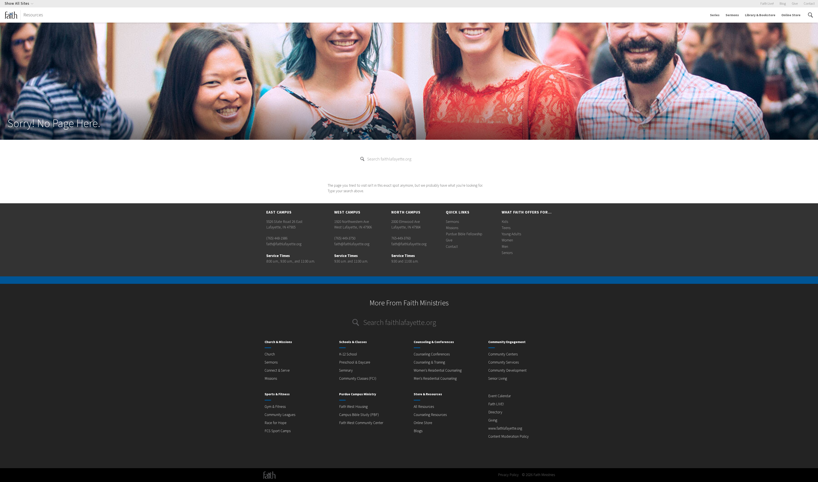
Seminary (346, 370)
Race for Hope (276, 423)
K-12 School (348, 354)
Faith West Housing (353, 406)
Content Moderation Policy (508, 436)
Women (507, 240)
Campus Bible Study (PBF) (359, 414)
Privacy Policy (508, 475)
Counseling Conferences (432, 354)
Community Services (503, 362)
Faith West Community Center (361, 423)
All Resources (424, 406)
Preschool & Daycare (354, 362)
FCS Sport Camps (278, 431)
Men (505, 246)
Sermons (732, 15)
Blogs (418, 431)
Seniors (507, 252)
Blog (783, 3)
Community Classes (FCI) (357, 378)
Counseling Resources (430, 414)
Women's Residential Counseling (438, 370)
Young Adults (511, 234)
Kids (505, 221)
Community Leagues (280, 414)
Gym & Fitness (275, 406)
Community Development (507, 370)
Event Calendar (499, 396)
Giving (492, 420)
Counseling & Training (429, 362)
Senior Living (497, 378)
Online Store (791, 15)
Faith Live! (767, 3)
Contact (809, 3)
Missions (452, 228)
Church (270, 354)
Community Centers (503, 354)
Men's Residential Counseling (435, 378)
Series (715, 15)
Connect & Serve (277, 370)
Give (795, 3)
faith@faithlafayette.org (283, 244)
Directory (495, 412)
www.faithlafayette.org (505, 428)
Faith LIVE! (496, 404)
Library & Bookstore (760, 15)
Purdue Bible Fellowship (464, 234)
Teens (506, 228)
